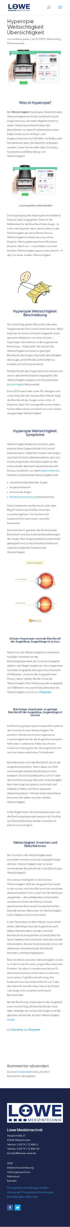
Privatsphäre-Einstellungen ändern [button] (28, 1188)
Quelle (11, 1019)
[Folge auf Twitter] (18, 1208)
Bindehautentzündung (23, 497)
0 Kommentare (15, 43)
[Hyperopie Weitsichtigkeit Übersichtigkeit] (35, 623)
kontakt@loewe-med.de (21, 1153)
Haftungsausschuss (18, 1172)
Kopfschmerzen (50, 470)
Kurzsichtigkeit (15, 384)
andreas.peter (20, 39)
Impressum (13, 1176)
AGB (10, 1163)
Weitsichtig (53, 39)
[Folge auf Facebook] (10, 1208)
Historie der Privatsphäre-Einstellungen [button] (30, 1192)
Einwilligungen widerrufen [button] (22, 1197)
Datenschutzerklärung (20, 1167)
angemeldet (25, 1072)
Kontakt (11, 1181)
